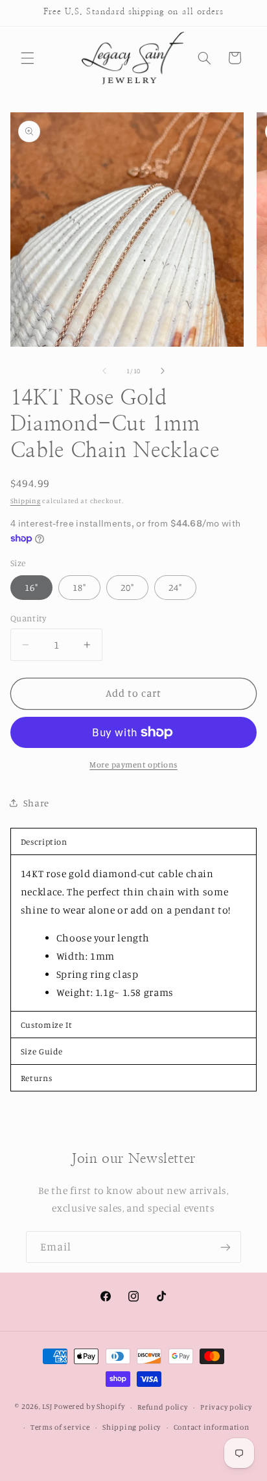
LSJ (47, 1407)
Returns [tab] (36, 1078)
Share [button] (36, 802)
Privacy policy (225, 1407)
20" (127, 587)
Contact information (212, 1427)
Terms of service (60, 1427)
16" (31, 587)
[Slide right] (162, 371)
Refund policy (162, 1407)
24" (175, 587)
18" (79, 587)
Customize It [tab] (47, 1024)
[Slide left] (104, 371)
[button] (27, 58)
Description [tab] (44, 841)
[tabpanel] (133, 932)
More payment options (133, 764)
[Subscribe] (225, 1247)
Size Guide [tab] (42, 1051)
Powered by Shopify (89, 1407)
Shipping (25, 500)
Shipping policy (131, 1427)
